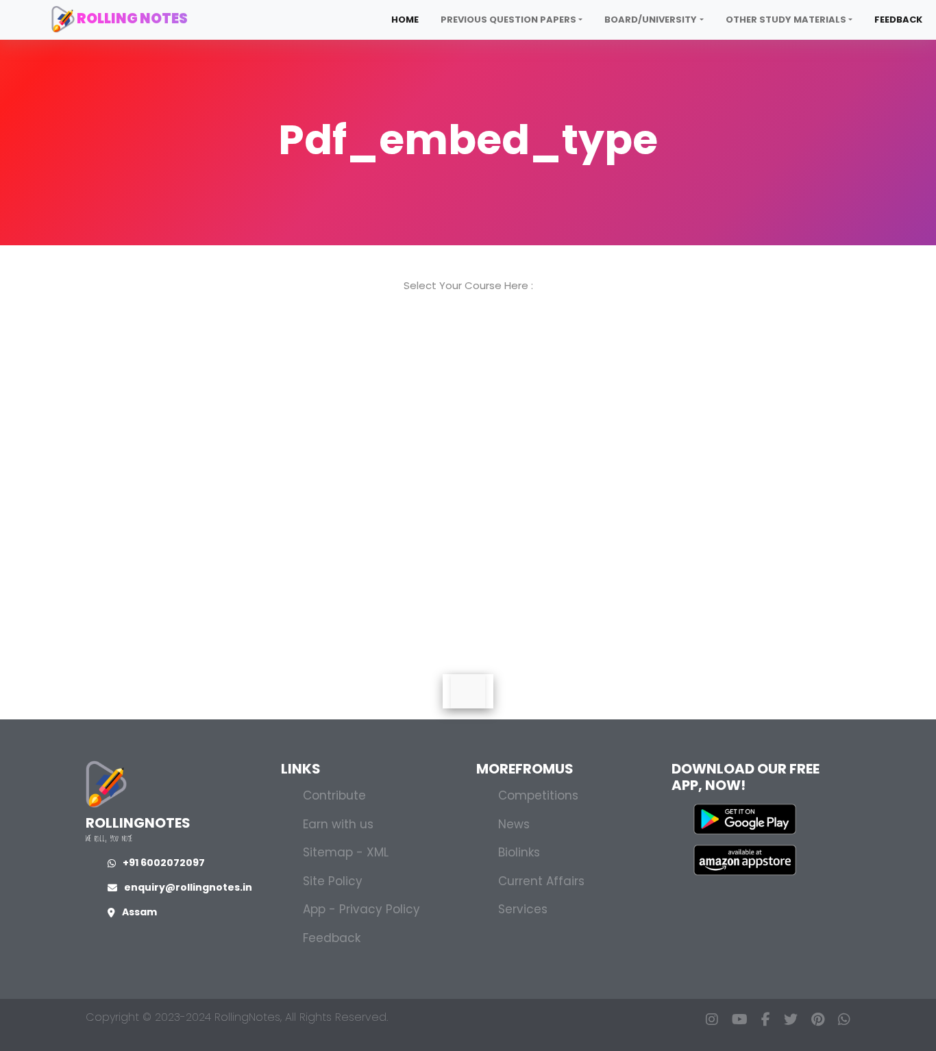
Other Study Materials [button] (786, 19)
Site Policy (332, 881)
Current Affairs (541, 881)
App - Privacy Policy (361, 909)
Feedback (898, 19)
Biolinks (519, 852)
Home (405, 19)
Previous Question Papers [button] (508, 19)
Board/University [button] (650, 19)
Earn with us (338, 824)
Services (522, 909)
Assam (139, 912)
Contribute (334, 795)
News (514, 824)
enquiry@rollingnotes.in (188, 887)
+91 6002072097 (164, 862)
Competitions (538, 795)
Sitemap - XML (346, 852)
